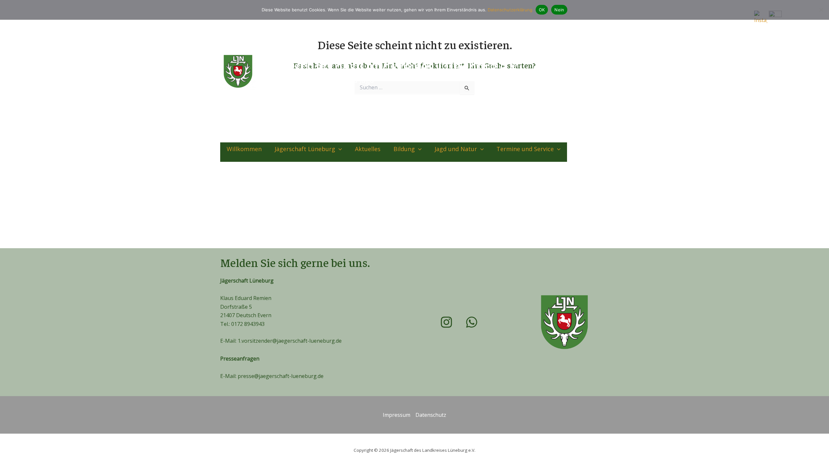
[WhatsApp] (602, 71)
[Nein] (821, 9)
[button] (338, 148)
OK (542, 9)
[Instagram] (584, 71)
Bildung (404, 149)
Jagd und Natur (456, 149)
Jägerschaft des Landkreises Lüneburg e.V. (390, 66)
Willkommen (244, 149)
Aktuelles (367, 149)
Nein (559, 9)
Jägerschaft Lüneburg (305, 149)
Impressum (396, 414)
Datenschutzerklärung (510, 9)
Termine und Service (525, 149)
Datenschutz (430, 414)
